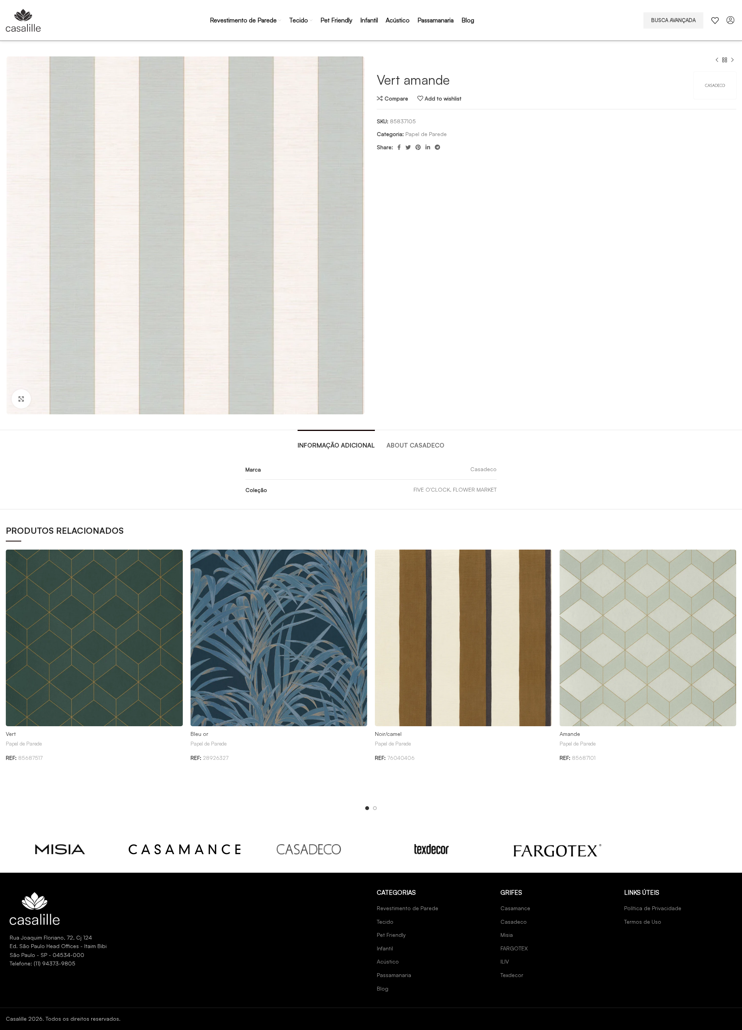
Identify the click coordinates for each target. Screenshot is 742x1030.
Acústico (388, 961)
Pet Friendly (391, 934)
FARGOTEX (514, 948)
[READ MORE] (60, 849)
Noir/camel (388, 733)
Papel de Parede (426, 134)
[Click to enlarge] (21, 399)
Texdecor (511, 975)
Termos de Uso (642, 921)
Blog (382, 988)
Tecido (385, 921)
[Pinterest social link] (418, 147)
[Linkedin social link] (427, 147)
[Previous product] (717, 60)
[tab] (336, 441)
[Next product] (732, 60)
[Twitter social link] (408, 147)
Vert (11, 733)
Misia (506, 934)
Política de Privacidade (652, 908)
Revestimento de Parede (407, 908)
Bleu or (199, 733)
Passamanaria (394, 975)
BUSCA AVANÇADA (673, 20)
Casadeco (513, 921)
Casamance (515, 908)
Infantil (385, 948)
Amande (570, 733)
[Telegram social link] (437, 147)
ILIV (504, 961)
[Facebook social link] (399, 147)
